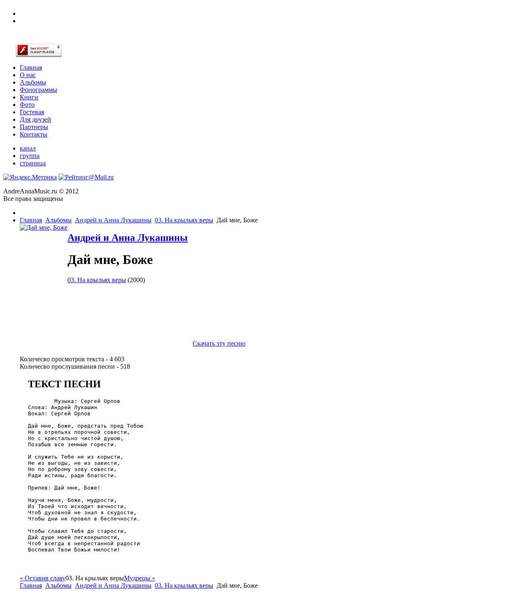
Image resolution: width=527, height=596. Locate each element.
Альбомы (58, 220)
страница (33, 163)
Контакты (33, 134)
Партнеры (34, 126)
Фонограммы (38, 89)
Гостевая (32, 111)
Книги (29, 97)
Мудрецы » (139, 578)
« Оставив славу (42, 578)
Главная (31, 220)
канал (28, 148)
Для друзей (35, 119)
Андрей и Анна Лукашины (113, 220)
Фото (27, 104)
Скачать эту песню (219, 343)
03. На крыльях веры (184, 220)
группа (30, 155)
